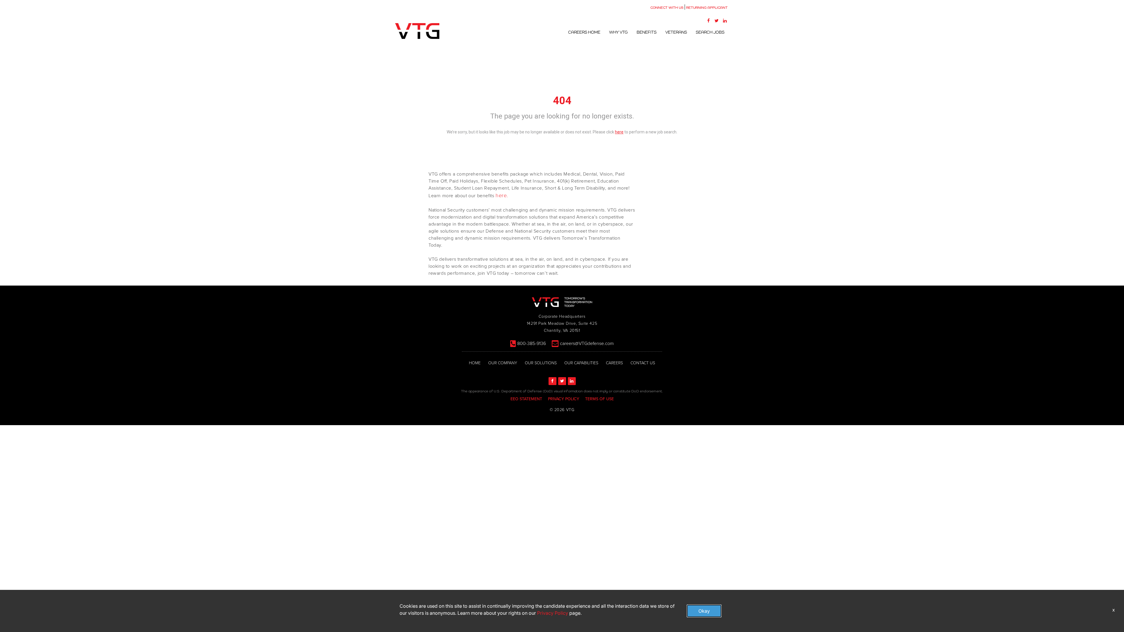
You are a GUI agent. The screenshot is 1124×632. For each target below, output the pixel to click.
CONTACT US (642, 362)
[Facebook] (708, 20)
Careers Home (584, 32)
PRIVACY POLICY (563, 398)
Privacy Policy (552, 613)
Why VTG (618, 32)
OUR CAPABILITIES (581, 362)
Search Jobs (710, 32)
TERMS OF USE (599, 398)
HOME (475, 362)
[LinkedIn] (724, 20)
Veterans (676, 32)
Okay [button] (704, 611)
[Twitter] (716, 20)
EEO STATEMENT (526, 398)
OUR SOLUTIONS (541, 362)
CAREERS (614, 362)
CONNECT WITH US (666, 7)
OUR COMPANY (502, 362)
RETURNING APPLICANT (707, 7)
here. (502, 195)
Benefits (647, 32)
